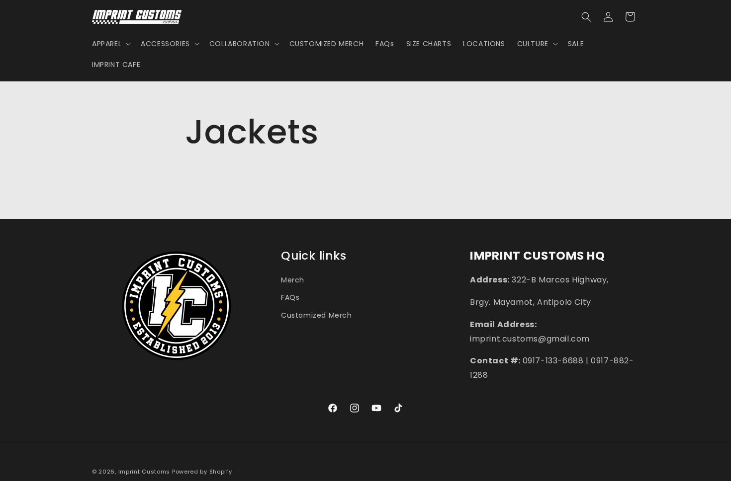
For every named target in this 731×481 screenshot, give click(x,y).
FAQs (290, 297)
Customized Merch (316, 315)
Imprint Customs (144, 472)
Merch (292, 279)
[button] (110, 43)
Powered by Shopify (202, 472)
